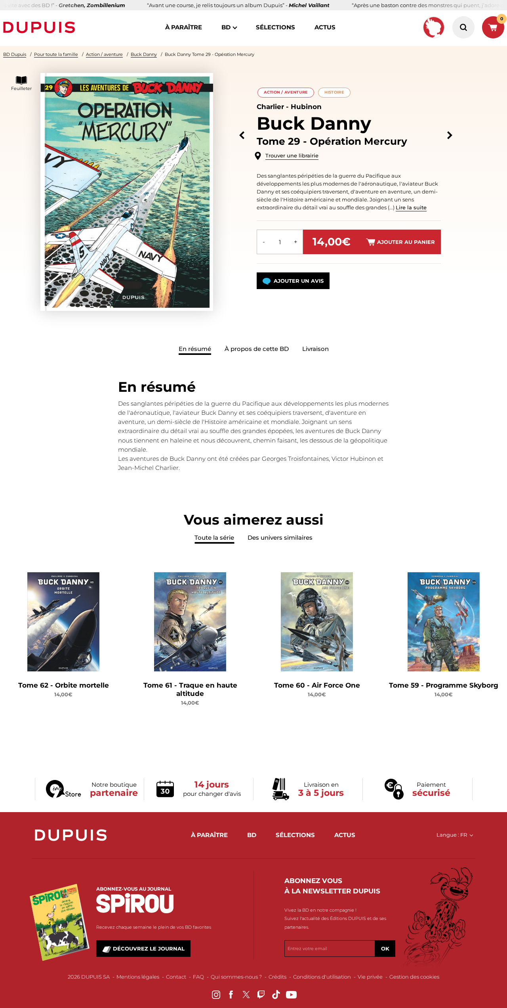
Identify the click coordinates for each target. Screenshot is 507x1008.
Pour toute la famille (56, 54)
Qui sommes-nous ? (236, 977)
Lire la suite (411, 207)
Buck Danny (144, 54)
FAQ (198, 977)
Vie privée (370, 977)
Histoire (334, 92)
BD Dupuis (14, 54)
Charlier (270, 107)
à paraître (183, 27)
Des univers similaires (280, 537)
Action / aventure (104, 54)
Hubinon (306, 107)
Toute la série (214, 537)
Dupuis (40, 27)
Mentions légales (137, 977)
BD (226, 27)
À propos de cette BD (257, 349)
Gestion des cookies (414, 977)
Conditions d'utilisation (322, 977)
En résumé (195, 349)
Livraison (315, 349)
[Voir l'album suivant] (450, 135)
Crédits (277, 977)
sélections (275, 27)
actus (324, 27)
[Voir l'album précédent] (242, 135)
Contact (176, 977)
